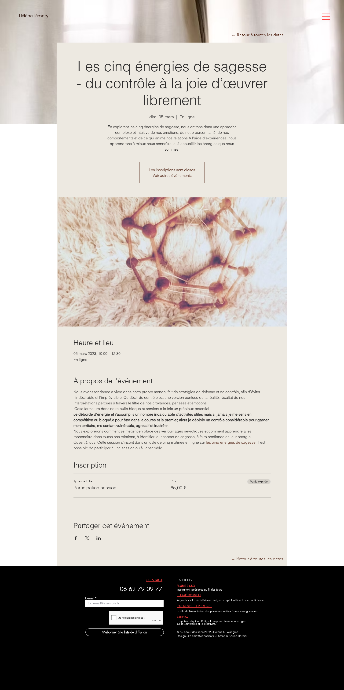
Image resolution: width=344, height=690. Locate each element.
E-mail (89, 598)
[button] (326, 16)
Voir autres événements (172, 175)
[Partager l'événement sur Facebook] (75, 538)
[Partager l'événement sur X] (87, 538)
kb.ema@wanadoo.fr (201, 636)
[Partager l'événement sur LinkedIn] (98, 538)
